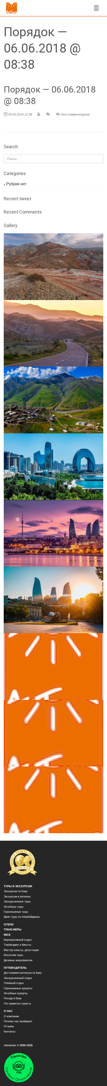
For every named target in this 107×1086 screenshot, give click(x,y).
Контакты (9, 1031)
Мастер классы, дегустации (21, 949)
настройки (14, 1068)
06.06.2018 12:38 (20, 114)
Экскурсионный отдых (18, 977)
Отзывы (9, 1026)
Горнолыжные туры (16, 911)
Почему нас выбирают (18, 1021)
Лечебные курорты (16, 993)
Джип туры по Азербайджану (22, 916)
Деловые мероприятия (18, 960)
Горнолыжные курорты (18, 988)
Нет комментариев (75, 114)
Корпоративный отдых (18, 939)
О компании (11, 1016)
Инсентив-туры (13, 954)
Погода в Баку (13, 998)
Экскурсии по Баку (16, 891)
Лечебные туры (13, 906)
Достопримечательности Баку (23, 972)
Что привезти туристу (17, 1003)
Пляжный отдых (14, 982)
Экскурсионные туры (17, 901)
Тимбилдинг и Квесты (17, 944)
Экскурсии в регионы (17, 896)
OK (12, 1077)
